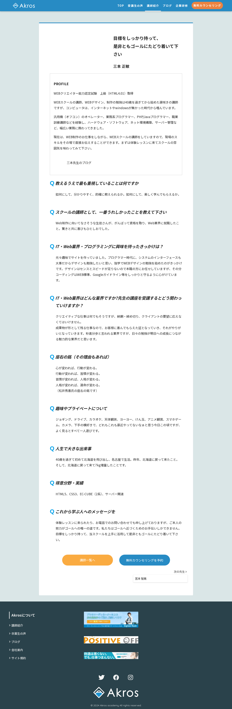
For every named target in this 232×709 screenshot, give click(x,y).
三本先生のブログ (79, 162)
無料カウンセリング (207, 5)
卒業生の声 (18, 633)
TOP (120, 5)
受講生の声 (135, 5)
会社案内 (17, 650)
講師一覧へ (87, 560)
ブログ (167, 5)
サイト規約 (18, 658)
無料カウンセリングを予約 (144, 560)
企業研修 (182, 5)
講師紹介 (153, 5)
